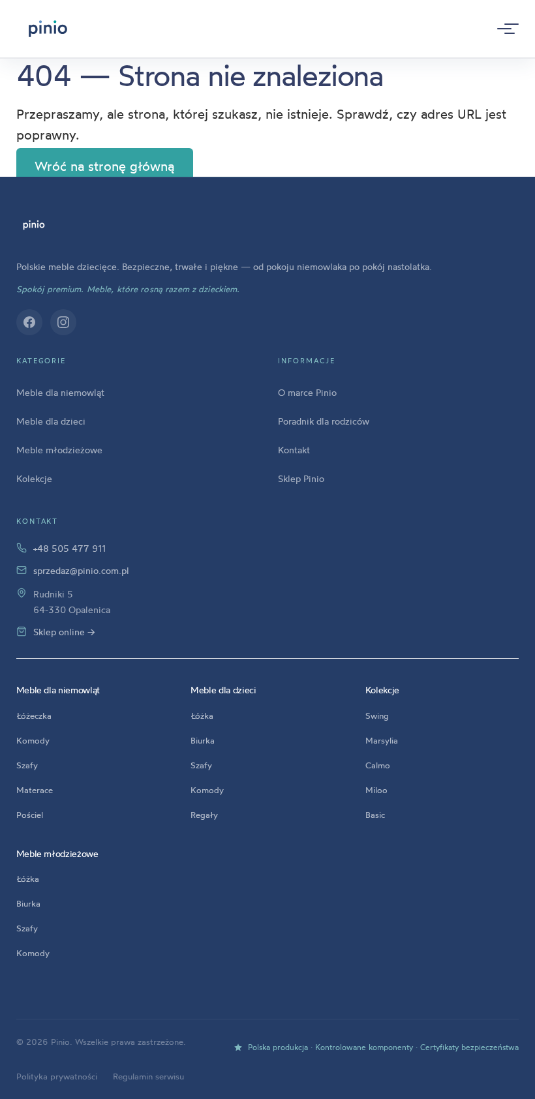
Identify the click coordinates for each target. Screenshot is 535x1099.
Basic (375, 814)
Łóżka (202, 715)
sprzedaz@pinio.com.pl (81, 570)
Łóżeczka (34, 715)
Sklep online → (64, 631)
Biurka (203, 740)
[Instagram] (63, 322)
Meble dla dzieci (50, 421)
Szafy (27, 765)
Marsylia (381, 740)
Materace (34, 790)
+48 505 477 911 (69, 548)
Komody (33, 740)
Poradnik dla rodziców (323, 421)
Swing (377, 715)
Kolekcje (34, 478)
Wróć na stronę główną (104, 166)
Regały (204, 814)
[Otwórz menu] (504, 28)
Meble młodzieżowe (59, 449)
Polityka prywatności (56, 1076)
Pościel (29, 814)
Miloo (376, 790)
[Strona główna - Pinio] (48, 29)
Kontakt (294, 449)
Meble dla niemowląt (60, 392)
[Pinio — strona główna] (34, 225)
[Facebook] (29, 322)
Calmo (377, 765)
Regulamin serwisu (148, 1076)
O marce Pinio (307, 392)
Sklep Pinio (301, 478)
